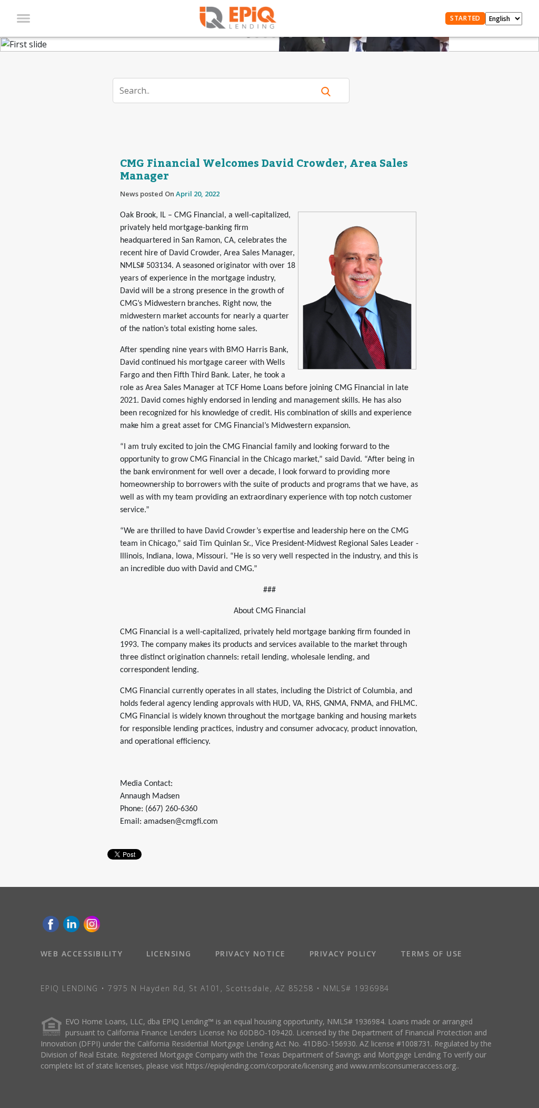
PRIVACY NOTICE (250, 954)
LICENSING (169, 954)
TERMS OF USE (432, 954)
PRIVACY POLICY (343, 954)
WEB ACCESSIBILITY (82, 954)
